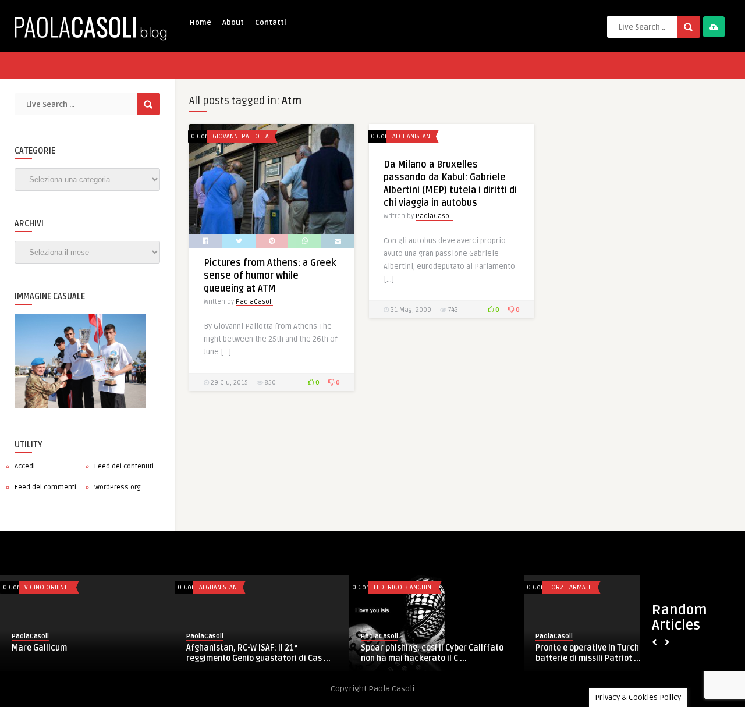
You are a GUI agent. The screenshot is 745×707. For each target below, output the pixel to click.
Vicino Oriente (47, 587)
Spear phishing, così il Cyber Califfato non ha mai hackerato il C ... (432, 653)
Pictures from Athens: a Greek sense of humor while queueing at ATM (270, 275)
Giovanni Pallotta (240, 136)
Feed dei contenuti (124, 466)
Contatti (270, 22)
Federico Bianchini (403, 587)
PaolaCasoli (254, 301)
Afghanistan (411, 136)
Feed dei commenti (45, 487)
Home (200, 22)
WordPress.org (117, 487)
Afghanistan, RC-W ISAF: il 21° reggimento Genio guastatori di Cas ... (258, 653)
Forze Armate (570, 587)
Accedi (25, 466)
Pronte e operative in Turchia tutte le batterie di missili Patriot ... (606, 653)
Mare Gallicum (39, 648)
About (233, 22)
